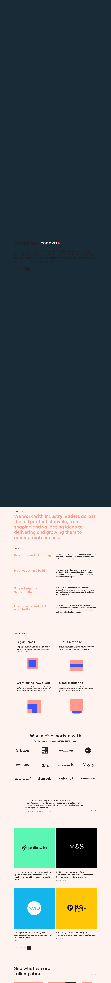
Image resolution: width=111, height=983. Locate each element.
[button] (91, 810)
